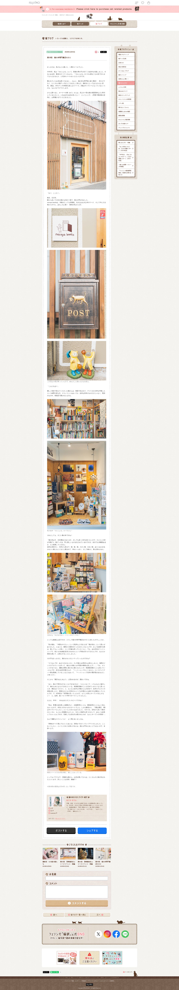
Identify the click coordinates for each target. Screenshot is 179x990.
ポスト (104, 52)
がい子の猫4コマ (123, 123)
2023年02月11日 (85, 864)
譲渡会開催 (122, 115)
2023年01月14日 (103, 864)
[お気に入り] (143, 2)
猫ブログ (62, 15)
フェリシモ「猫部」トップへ (72, 980)
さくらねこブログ (124, 71)
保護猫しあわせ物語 (124, 111)
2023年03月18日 (67, 864)
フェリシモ (44, 15)
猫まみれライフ (123, 91)
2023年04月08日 (50, 864)
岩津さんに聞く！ (124, 79)
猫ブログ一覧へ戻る (76, 914)
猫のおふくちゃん (124, 107)
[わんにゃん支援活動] (117, 23)
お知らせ (121, 62)
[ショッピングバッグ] (149, 2)
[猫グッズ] (80, 23)
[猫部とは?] (61, 23)
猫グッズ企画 (122, 58)
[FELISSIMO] (89, 984)
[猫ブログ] (99, 23)
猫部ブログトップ (124, 54)
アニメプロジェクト (124, 127)
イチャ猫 (121, 103)
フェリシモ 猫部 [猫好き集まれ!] (89, 16)
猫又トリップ (122, 75)
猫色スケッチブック (124, 95)
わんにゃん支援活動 (124, 119)
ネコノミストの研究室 (125, 99)
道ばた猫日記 (122, 67)
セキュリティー (104, 980)
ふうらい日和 (122, 87)
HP (51, 810)
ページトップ (130, 973)
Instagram (53, 813)
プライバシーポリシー (93, 980)
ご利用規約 (83, 980)
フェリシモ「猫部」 (54, 15)
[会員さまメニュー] (137, 2)
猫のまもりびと (70, 15)
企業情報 (111, 980)
